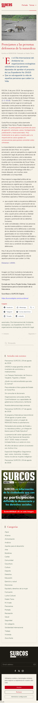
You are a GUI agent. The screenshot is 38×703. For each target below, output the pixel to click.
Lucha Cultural (10, 596)
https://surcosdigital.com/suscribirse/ (15, 298)
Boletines (8, 553)
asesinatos (6, 322)
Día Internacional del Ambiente (21, 322)
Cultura (7, 567)
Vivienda (8, 634)
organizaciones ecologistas (11, 327)
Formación (9, 592)
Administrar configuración (19, 697)
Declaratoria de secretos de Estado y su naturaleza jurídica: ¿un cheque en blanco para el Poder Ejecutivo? (18, 428)
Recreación (9, 613)
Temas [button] (31, 5)
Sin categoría (9, 624)
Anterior (6, 334)
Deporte (8, 571)
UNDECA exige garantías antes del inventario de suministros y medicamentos (18, 369)
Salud (7, 617)
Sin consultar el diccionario (15, 393)
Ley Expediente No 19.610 (21, 325)
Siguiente (31, 334)
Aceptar (19, 687)
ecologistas (6, 325)
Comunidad (9, 560)
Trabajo (7, 631)
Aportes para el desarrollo (14, 546)
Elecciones (9, 585)
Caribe (7, 557)
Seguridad (8, 620)
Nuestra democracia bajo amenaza (17, 405)
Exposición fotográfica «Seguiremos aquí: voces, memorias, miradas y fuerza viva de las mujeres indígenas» (18, 454)
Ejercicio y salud (11, 581)
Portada (25, 5)
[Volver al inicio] (7, 5)
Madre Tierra (30, 53)
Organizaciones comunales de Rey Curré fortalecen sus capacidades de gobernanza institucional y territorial (18, 399)
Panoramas (9, 606)
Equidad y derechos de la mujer (16, 588)
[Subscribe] (34, 664)
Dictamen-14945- (9, 263)
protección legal (28, 327)
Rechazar (19, 692)
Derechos (8, 574)
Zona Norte (9, 638)
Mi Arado (8, 603)
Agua (7, 532)
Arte (6, 550)
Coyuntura (8, 564)
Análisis (8, 542)
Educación (8, 578)
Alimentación (10, 539)
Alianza (7, 535)
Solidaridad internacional (14, 627)
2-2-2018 (6, 100)
